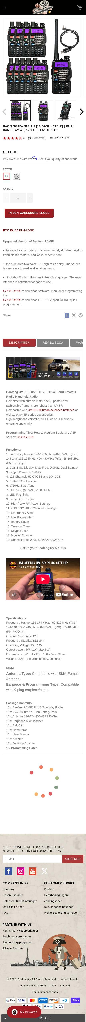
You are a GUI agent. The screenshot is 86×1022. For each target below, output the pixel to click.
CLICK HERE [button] (26, 437)
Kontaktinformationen (45, 992)
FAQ (5, 912)
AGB (53, 985)
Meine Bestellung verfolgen (61, 912)
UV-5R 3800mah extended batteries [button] (51, 410)
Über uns (8, 889)
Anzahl (8, 188)
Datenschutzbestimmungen (20, 901)
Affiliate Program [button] (13, 948)
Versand (65, 985)
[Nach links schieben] (4, 111)
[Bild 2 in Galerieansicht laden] (43, 110)
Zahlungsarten (53, 901)
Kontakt (49, 889)
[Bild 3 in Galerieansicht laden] (65, 110)
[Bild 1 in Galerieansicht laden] (20, 110)
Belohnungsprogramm (17, 936)
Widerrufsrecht (70, 979)
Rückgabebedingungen (58, 906)
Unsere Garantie (13, 895)
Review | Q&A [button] (53, 342)
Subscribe (72, 859)
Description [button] (19, 342)
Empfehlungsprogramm (17, 942)
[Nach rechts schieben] (81, 111)
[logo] (43, 7)
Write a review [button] (54, 139)
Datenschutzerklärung (33, 985)
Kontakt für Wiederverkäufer (20, 930)
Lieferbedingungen (56, 895)
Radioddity (24, 979)
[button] (79, 7)
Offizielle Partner (13, 906)
